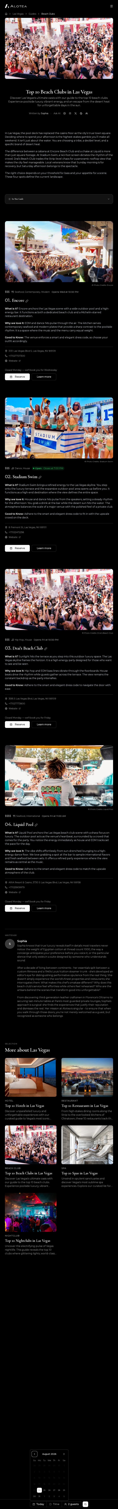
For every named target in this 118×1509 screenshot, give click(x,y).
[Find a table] (85, 1504)
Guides (32, 13)
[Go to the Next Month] (64, 1454)
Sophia (44, 113)
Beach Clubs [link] (48, 13)
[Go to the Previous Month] (34, 1454)
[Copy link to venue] (26, 301)
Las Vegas (18, 13)
